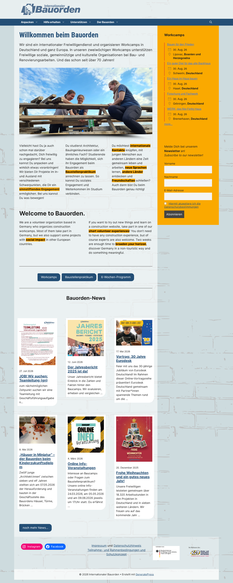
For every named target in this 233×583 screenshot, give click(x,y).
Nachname (171, 176)
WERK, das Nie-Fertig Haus (184, 109)
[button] (211, 22)
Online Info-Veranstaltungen (82, 466)
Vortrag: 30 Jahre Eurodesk (131, 359)
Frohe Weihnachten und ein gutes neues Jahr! (133, 477)
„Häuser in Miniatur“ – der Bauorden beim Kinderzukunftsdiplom (37, 461)
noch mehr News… (35, 527)
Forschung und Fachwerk (182, 94)
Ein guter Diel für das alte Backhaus (188, 63)
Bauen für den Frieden (180, 44)
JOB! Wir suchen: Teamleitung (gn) (33, 378)
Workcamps (49, 277)
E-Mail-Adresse (174, 190)
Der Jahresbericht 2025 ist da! (83, 369)
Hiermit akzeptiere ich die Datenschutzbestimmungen (182, 205)
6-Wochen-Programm (116, 277)
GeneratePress (145, 574)
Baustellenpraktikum (79, 277)
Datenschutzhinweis (127, 545)
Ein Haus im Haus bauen (182, 78)
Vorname (169, 163)
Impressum (99, 545)
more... (168, 124)
